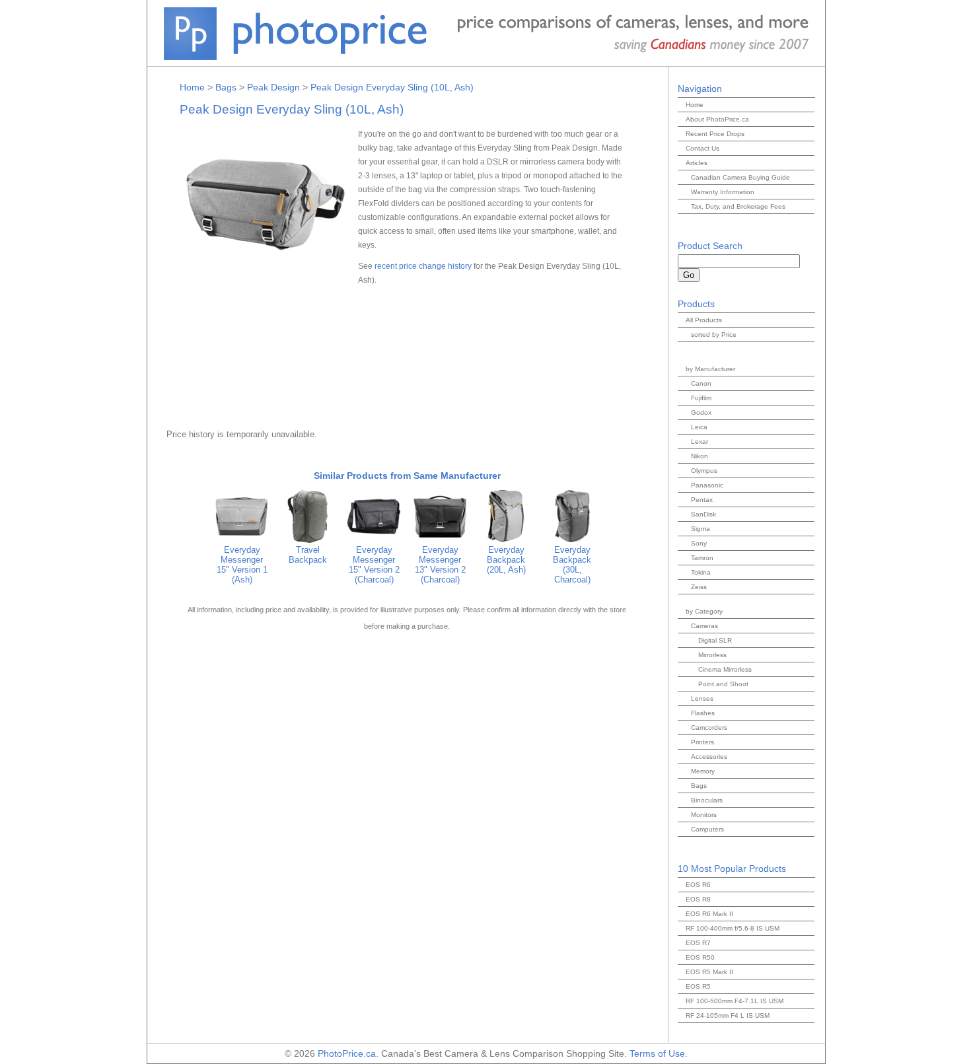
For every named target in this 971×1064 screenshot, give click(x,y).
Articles (696, 162)
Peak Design (273, 87)
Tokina (701, 572)
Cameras (704, 625)
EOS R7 (698, 942)
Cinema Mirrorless (725, 669)
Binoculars (707, 800)
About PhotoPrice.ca (717, 119)
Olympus (704, 470)
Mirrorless (712, 654)
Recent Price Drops (715, 133)
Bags (225, 87)
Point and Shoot (723, 684)
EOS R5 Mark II (709, 971)
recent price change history (423, 266)
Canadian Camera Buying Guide (740, 177)
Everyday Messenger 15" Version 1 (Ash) (242, 565)
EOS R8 (698, 899)
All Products (704, 320)
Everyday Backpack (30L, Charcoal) (572, 565)
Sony (699, 543)
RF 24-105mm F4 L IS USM (728, 1015)
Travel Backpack (308, 555)
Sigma (700, 528)
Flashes (703, 713)
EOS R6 (698, 884)
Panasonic (707, 485)
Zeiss (699, 586)
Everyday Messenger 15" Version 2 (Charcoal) (374, 565)
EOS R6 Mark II (709, 913)
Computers (707, 829)
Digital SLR (715, 640)
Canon (701, 383)
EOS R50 (700, 957)
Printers (702, 742)
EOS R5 (698, 986)
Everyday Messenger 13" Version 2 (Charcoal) (440, 565)
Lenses (702, 698)
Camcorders (709, 727)
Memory (703, 771)
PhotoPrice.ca (347, 1053)
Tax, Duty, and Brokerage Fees (738, 206)
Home (192, 87)
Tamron (702, 557)
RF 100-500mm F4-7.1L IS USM (734, 1001)
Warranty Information (722, 191)
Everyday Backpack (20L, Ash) (506, 560)
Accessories (709, 756)
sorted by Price (714, 334)
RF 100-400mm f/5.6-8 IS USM (732, 928)
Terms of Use (657, 1053)
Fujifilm (701, 398)
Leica (699, 427)
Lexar (699, 441)
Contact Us (702, 148)
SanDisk (703, 514)
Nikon (699, 456)
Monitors (704, 814)
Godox (701, 412)
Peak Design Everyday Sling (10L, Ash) (392, 87)
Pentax (702, 499)
